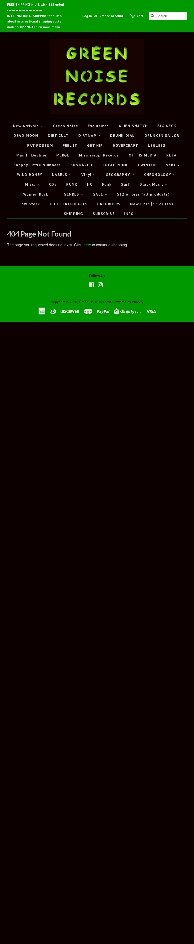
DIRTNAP (87, 135)
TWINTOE (146, 164)
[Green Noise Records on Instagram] (100, 285)
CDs (53, 184)
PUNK (71, 184)
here (87, 244)
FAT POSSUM (40, 145)
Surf (125, 184)
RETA (171, 155)
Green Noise (65, 125)
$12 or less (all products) (143, 194)
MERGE (63, 155)
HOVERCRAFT (125, 145)
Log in (87, 16)
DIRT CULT (58, 135)
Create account (111, 16)
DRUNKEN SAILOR (162, 135)
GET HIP (95, 145)
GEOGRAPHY (119, 174)
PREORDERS (108, 203)
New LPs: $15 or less (151, 203)
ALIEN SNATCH (133, 125)
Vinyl (87, 174)
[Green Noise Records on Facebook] (91, 285)
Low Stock (29, 203)
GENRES (72, 194)
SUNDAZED (82, 164)
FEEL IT (70, 145)
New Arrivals (26, 125)
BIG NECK (166, 125)
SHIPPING (73, 213)
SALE (99, 194)
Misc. (30, 184)
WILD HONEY (30, 174)
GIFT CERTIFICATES (69, 203)
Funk (106, 184)
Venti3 (173, 164)
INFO (129, 213)
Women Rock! (37, 194)
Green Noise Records (95, 302)
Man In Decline (31, 155)
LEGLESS (156, 145)
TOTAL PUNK (115, 164)
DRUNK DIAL (122, 135)
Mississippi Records (99, 155)
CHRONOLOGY (158, 174)
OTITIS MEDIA (143, 155)
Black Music (152, 184)
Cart (140, 16)
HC (89, 184)
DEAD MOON (25, 135)
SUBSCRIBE (104, 213)
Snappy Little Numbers (37, 164)
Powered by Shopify (128, 302)
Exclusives (98, 125)
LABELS (60, 174)
